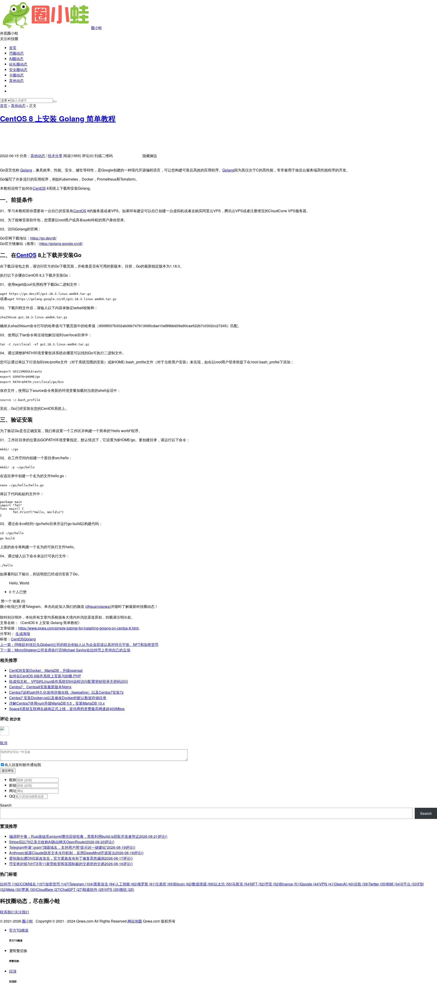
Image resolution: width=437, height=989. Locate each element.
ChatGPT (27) (71, 889)
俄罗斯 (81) (146, 884)
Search (6, 805)
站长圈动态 (18, 64)
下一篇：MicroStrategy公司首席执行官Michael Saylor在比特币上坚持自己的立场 (65, 650)
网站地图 (134, 921)
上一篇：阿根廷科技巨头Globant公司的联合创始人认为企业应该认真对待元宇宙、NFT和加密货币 (79, 644)
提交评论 (8, 770)
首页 (12, 47)
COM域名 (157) (32, 884)
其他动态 (16, 80)
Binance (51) (289, 884)
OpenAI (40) (344, 884)
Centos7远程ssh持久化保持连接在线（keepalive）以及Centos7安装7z (66, 692)
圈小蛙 (96, 27)
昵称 (12, 779)
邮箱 (12, 785)
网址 (12, 790)
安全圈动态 (18, 69)
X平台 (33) (409, 884)
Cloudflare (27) (48, 889)
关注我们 (22, 912)
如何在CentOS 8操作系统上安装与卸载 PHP (45, 675)
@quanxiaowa (98, 606)
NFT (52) (257, 884)
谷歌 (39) (361, 884)
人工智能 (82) (126, 884)
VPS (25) (112, 889)
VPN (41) (326, 884)
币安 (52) (272, 884)
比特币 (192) (10, 884)
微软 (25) (126, 889)
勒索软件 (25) (94, 889)
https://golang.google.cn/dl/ (61, 243)
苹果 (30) (29, 889)
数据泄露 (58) (203, 884)
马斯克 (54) (241, 884)
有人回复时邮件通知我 (23, 764)
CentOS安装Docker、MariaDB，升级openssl (46, 670)
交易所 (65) (164, 884)
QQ (12, 796)
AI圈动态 (16, 58)
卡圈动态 (16, 75)
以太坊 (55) (223, 884)
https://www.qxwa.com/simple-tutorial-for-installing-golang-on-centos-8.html (78, 628)
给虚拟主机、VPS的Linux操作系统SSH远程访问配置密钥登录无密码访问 (68, 681)
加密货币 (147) (57, 884)
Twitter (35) (377, 884)
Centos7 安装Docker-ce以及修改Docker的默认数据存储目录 (57, 697)
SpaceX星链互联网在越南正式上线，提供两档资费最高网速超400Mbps (66, 708)
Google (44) (309, 884)
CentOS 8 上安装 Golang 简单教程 (58, 118)
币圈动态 (16, 53)
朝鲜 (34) (393, 884)
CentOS (39, 188)
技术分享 (55, 155)
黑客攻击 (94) (104, 884)
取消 (3, 742)
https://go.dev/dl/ (43, 238)
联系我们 (7, 912)
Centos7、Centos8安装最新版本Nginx (40, 686)
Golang (26, 170)
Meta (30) (14, 889)
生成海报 (22, 633)
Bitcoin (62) (183, 884)
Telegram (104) (81, 884)
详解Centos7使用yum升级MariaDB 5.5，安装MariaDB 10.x (57, 703)
